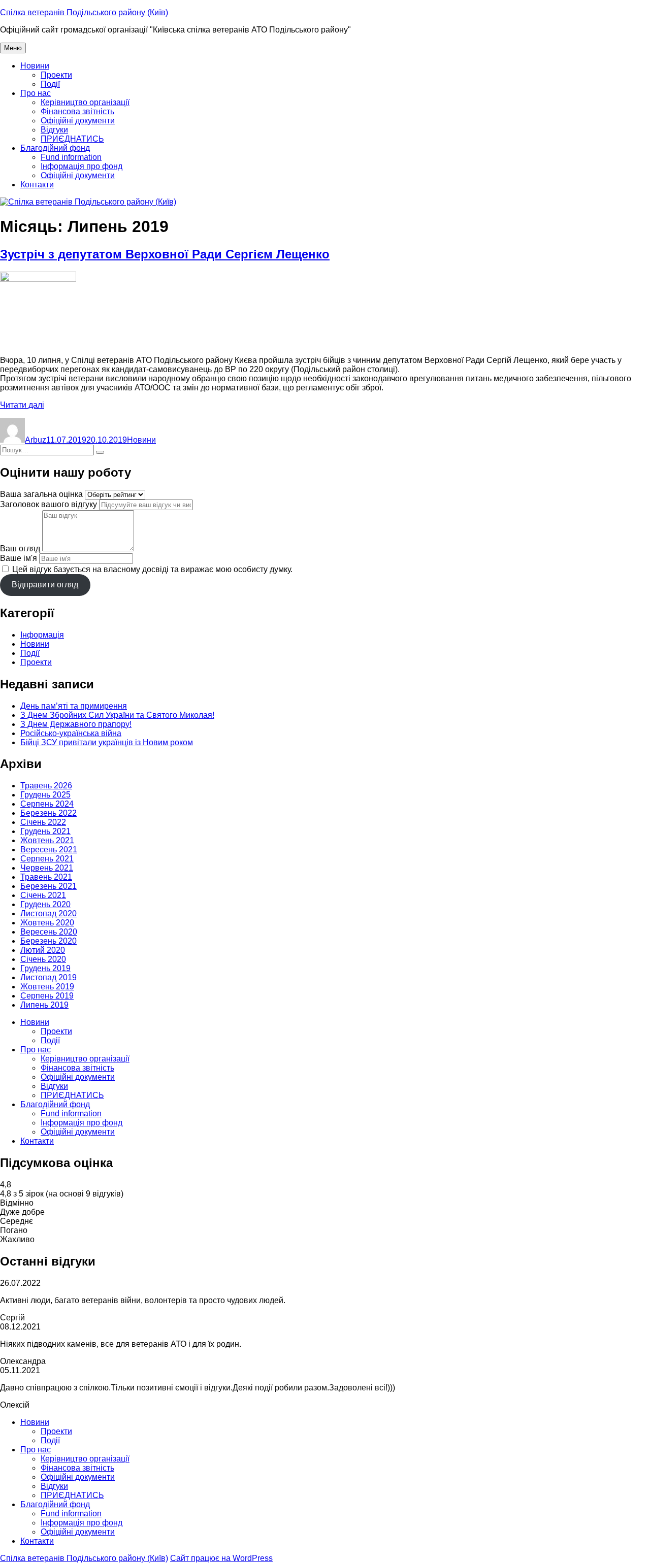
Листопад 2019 (48, 977)
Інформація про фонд (81, 166)
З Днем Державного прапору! (76, 724)
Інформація (42, 634)
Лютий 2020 (42, 950)
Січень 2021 (43, 895)
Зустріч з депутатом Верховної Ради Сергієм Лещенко (165, 254)
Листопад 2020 (48, 913)
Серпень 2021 (47, 858)
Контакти (37, 184)
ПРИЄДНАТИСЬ (72, 139)
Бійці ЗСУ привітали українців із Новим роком (106, 742)
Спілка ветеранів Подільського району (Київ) (84, 12)
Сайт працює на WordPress (221, 1558)
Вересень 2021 (48, 849)
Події (50, 84)
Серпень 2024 (47, 804)
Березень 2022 (48, 813)
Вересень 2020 (48, 931)
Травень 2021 (46, 877)
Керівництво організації (85, 102)
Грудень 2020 (45, 904)
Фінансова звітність (77, 111)
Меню (13, 48)
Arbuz (35, 440)
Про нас (35, 93)
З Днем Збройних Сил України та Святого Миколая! (117, 715)
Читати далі (22, 405)
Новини (34, 65)
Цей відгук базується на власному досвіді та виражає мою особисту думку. (152, 569)
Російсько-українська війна (70, 733)
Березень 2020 (48, 941)
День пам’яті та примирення (73, 706)
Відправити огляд (45, 584)
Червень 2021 (46, 867)
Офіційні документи (78, 120)
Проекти (56, 75)
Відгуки (54, 129)
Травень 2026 (46, 785)
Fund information (71, 157)
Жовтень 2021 (47, 840)
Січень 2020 (43, 959)
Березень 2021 (48, 886)
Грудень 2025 (45, 794)
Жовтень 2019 (47, 986)
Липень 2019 (44, 1005)
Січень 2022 (43, 822)
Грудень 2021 (45, 831)
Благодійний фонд (55, 148)
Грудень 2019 (45, 968)
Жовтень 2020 (47, 922)
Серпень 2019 (47, 995)
